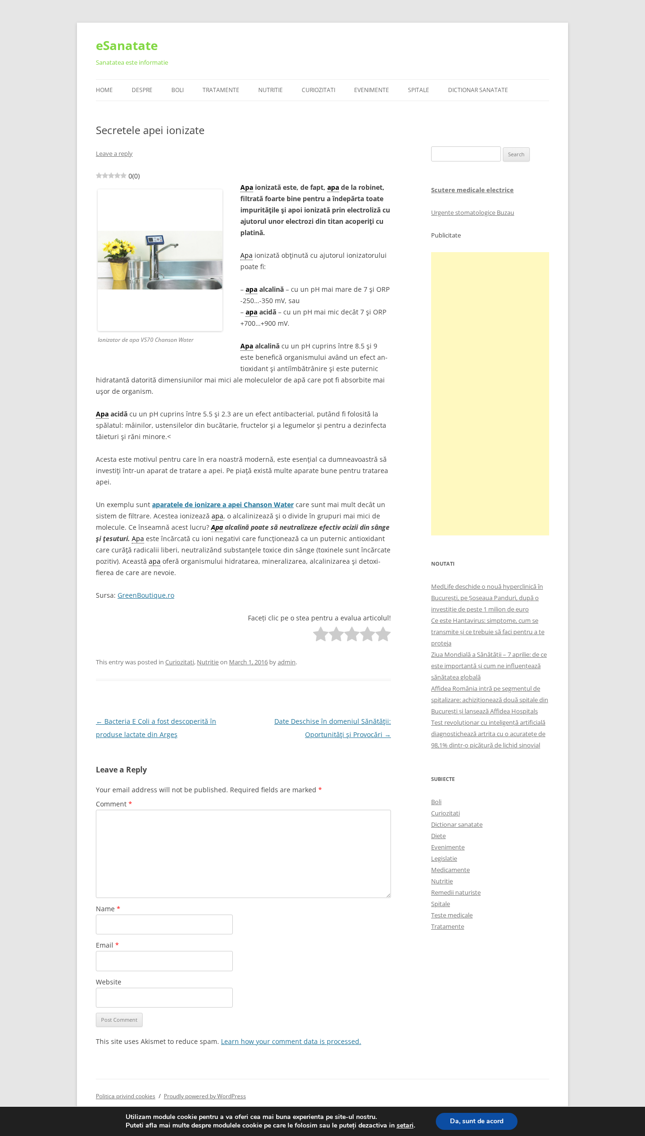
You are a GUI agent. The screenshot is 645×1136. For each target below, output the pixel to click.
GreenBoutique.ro (146, 595)
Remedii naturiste (456, 892)
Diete (438, 835)
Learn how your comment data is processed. (291, 1041)
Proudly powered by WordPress (205, 1096)
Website (108, 981)
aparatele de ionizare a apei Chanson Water (223, 504)
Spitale (418, 90)
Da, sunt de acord (476, 1121)
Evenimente (371, 90)
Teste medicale (452, 915)
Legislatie (444, 858)
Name (108, 908)
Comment (114, 803)
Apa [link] (246, 187)
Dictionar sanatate (457, 824)
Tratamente (221, 90)
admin (287, 662)
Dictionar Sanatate (478, 90)
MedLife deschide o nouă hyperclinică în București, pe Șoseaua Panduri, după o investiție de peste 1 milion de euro (487, 597)
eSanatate (127, 45)
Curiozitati (318, 90)
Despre (142, 90)
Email (107, 945)
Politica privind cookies (125, 1096)
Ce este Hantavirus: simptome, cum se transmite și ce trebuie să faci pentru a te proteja (487, 631)
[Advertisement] (490, 393)
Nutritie (270, 90)
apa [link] (333, 187)
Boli (177, 90)
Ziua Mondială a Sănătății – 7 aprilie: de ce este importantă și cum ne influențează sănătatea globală (489, 665)
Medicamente (450, 869)
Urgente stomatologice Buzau (472, 212)
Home (104, 90)
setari (405, 1125)
